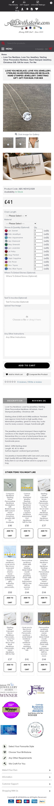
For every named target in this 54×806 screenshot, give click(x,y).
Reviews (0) (39, 401)
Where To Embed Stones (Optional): (20, 272)
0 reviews (21, 382)
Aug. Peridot (13, 255)
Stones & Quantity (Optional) (16, 227)
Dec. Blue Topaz (15, 269)
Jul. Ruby (11, 251)
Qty (35, 227)
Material (8, 219)
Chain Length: (10, 212)
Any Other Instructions (14, 334)
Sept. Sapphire (14, 258)
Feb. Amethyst (14, 234)
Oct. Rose (12, 262)
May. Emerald (14, 244)
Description (15, 401)
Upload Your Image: (12, 305)
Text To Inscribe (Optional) (15, 298)
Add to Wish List (16, 374)
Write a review (35, 382)
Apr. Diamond (14, 241)
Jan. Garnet (13, 231)
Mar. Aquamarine (15, 237)
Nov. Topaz (13, 265)
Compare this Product (38, 374)
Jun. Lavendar (14, 248)
